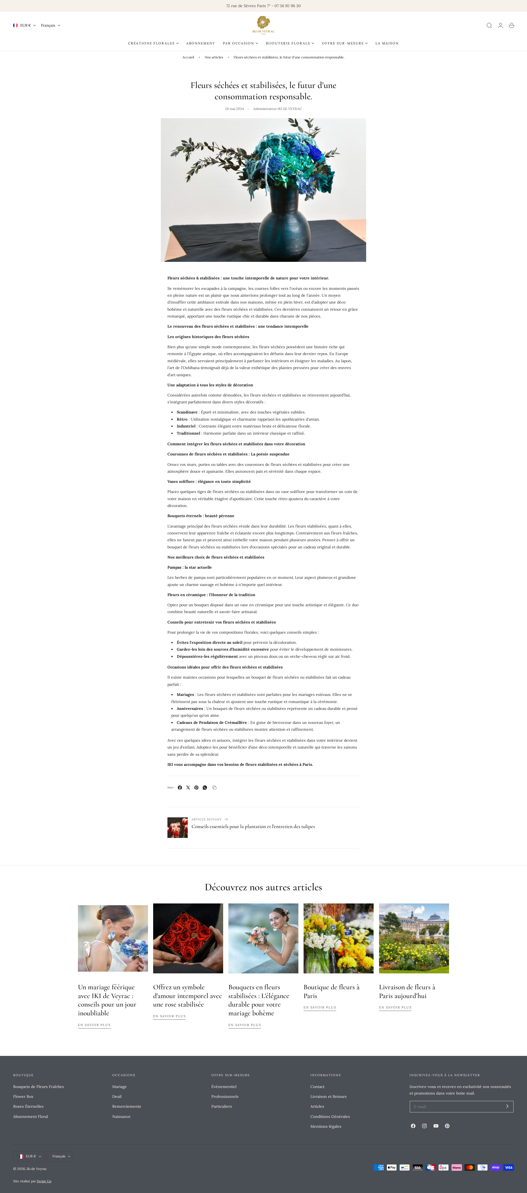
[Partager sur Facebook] (180, 787)
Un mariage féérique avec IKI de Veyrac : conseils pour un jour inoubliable (107, 1000)
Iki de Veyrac (37, 1169)
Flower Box (23, 1096)
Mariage (119, 1086)
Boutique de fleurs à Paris (332, 991)
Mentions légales (325, 1126)
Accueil (188, 57)
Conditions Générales (330, 1116)
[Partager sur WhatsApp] (205, 787)
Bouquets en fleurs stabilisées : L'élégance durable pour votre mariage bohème (258, 1000)
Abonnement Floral (30, 1116)
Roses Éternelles (28, 1106)
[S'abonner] (507, 1106)
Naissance (121, 1116)
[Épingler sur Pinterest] (196, 787)
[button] (489, 25)
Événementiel (224, 1086)
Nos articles (214, 57)
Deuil (117, 1096)
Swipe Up (44, 1181)
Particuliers (221, 1106)
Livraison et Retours (328, 1096)
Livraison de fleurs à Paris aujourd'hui (407, 991)
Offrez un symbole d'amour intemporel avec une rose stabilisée (187, 996)
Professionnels (225, 1096)
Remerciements (126, 1106)
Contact (317, 1086)
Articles (317, 1106)
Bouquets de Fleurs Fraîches (38, 1086)
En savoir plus (94, 1025)
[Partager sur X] (188, 787)
